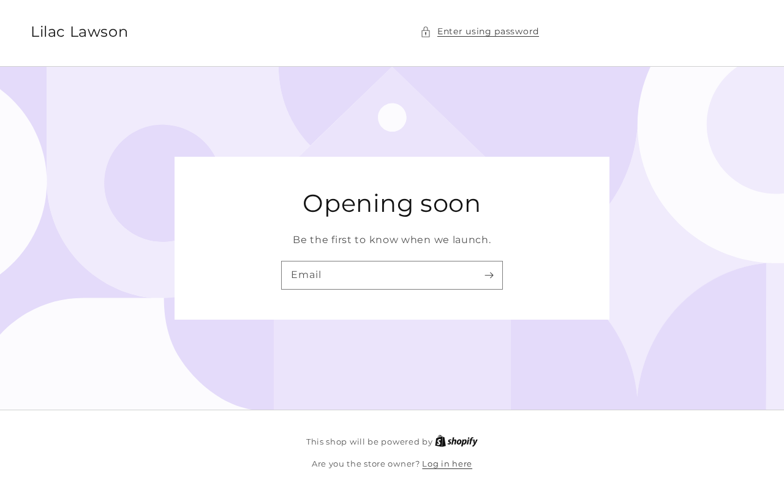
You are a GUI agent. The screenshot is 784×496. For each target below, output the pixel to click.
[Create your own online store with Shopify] (456, 441)
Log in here (447, 463)
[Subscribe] (488, 274)
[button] (479, 31)
